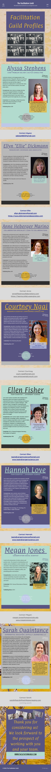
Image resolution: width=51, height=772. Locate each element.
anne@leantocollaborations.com (25, 294)
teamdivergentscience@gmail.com (25, 457)
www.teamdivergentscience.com (25, 459)
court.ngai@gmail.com (25, 374)
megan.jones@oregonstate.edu (25, 617)
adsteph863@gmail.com (25, 136)
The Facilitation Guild (25, 3)
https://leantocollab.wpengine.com (25, 296)
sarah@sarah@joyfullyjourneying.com (25, 700)
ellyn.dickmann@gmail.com (25, 213)
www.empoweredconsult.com (26, 376)
